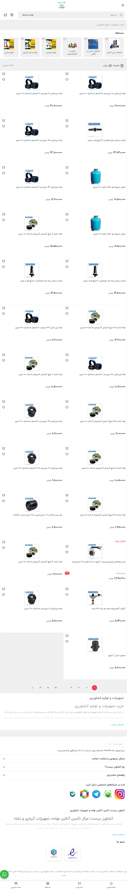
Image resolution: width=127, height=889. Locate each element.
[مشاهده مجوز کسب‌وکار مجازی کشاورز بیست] (53, 853)
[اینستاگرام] (120, 794)
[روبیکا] (84, 794)
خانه (122, 24)
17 (40, 688)
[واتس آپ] (108, 794)
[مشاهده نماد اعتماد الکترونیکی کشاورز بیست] (73, 853)
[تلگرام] (96, 794)
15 (56, 688)
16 (48, 688)
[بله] (73, 794)
